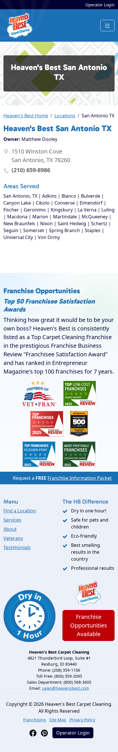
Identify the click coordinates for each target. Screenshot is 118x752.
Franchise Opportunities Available (88, 625)
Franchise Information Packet (80, 478)
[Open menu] (107, 25)
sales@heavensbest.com (65, 688)
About (10, 529)
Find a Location (19, 511)
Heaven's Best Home (25, 115)
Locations (64, 115)
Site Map (57, 719)
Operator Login (100, 4)
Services (12, 520)
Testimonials (17, 547)
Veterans (13, 538)
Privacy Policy (82, 719)
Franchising (34, 719)
